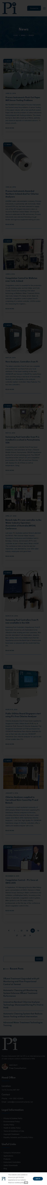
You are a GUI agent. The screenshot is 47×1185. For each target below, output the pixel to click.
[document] (23, 592)
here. (26, 1182)
